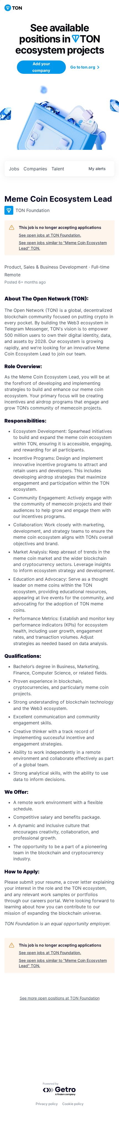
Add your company (41, 67)
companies (35, 168)
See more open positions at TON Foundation (60, 998)
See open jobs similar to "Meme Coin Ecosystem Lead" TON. (63, 245)
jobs (14, 168)
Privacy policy (47, 1104)
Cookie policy (73, 1104)
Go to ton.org (82, 67)
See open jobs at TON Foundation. (50, 235)
